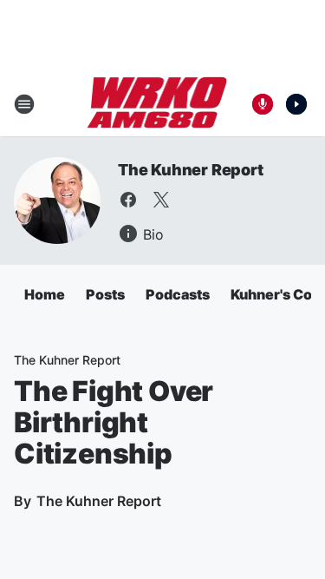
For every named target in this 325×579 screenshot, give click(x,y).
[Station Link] (157, 104)
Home (44, 294)
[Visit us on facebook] (128, 199)
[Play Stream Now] (296, 104)
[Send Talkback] (262, 104)
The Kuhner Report (190, 170)
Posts (105, 294)
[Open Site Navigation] (24, 104)
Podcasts (178, 294)
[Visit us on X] (161, 199)
